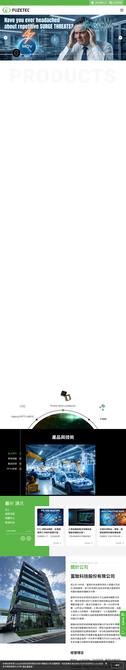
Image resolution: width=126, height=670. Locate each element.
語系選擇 (99, 3)
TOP (123, 633)
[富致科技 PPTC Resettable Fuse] (16, 10)
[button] (5, 38)
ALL (7, 509)
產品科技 (10, 522)
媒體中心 (10, 518)
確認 (117, 665)
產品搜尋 (118, 3)
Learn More (11, 531)
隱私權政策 (27, 666)
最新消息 (10, 513)
